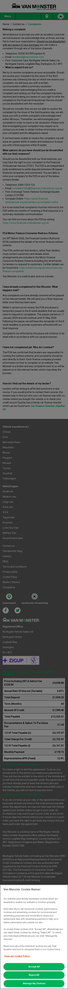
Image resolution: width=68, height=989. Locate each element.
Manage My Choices (34, 983)
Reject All (34, 975)
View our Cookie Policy (17, 956)
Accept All (34, 966)
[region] (34, 937)
